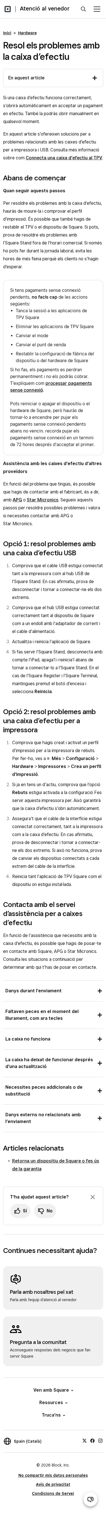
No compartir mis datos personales (53, 1475)
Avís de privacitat (53, 1484)
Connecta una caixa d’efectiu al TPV (64, 158)
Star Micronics (43, 500)
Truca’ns (51, 1415)
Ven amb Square (51, 1390)
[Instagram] (100, 1440)
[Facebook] (92, 1440)
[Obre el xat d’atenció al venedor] (90, 1499)
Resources (51, 1402)
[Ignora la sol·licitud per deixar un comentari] (92, 1197)
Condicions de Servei (53, 1493)
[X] (84, 1440)
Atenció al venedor (45, 8)
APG (17, 500)
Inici (7, 33)
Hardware (27, 33)
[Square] (8, 9)
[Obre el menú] (97, 9)
